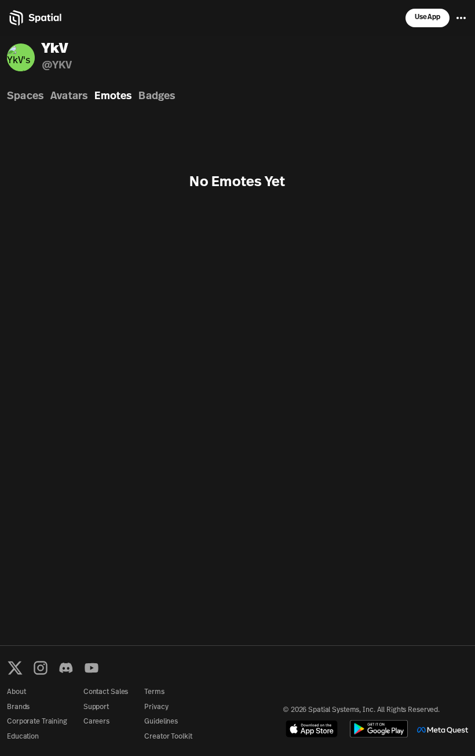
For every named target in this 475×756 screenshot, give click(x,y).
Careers (96, 721)
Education (23, 736)
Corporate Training (37, 721)
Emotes (112, 97)
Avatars (68, 97)
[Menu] (461, 18)
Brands (18, 707)
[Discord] (66, 668)
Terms (154, 692)
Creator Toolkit (168, 736)
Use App (427, 17)
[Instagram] (40, 668)
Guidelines (161, 721)
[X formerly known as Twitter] (15, 668)
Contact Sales (105, 692)
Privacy (156, 707)
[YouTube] (91, 668)
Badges (156, 97)
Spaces (25, 97)
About (16, 692)
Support (96, 707)
